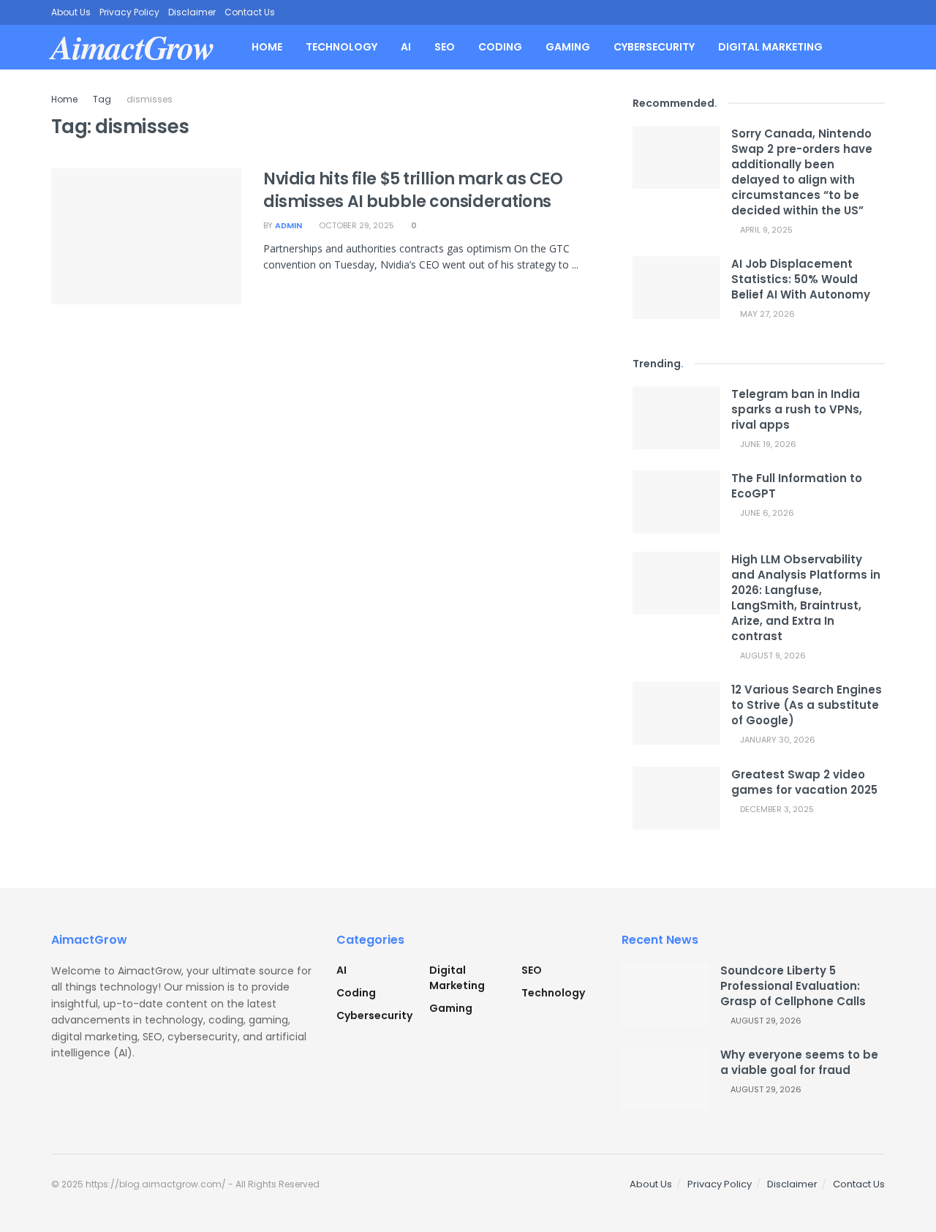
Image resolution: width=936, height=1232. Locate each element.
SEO (444, 47)
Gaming (568, 47)
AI (406, 47)
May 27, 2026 (766, 314)
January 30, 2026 (776, 739)
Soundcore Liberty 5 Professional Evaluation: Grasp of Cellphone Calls (793, 986)
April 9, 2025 (765, 230)
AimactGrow (132, 47)
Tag (102, 99)
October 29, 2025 (355, 225)
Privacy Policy (129, 12)
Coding (500, 47)
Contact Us (249, 12)
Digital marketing (770, 47)
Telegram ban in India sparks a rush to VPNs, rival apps (796, 409)
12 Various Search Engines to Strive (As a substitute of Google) (806, 705)
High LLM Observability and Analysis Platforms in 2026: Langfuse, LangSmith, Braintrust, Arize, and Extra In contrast (805, 598)
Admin (288, 225)
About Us (71, 12)
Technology (341, 47)
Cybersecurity (654, 47)
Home (267, 47)
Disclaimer (192, 12)
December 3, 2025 (776, 809)
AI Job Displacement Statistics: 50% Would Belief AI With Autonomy (800, 279)
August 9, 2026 (772, 655)
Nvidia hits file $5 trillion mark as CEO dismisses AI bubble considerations (412, 190)
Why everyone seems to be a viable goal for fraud (799, 1062)
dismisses (150, 99)
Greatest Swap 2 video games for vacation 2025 (804, 782)
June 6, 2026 (766, 513)
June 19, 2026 (767, 444)
